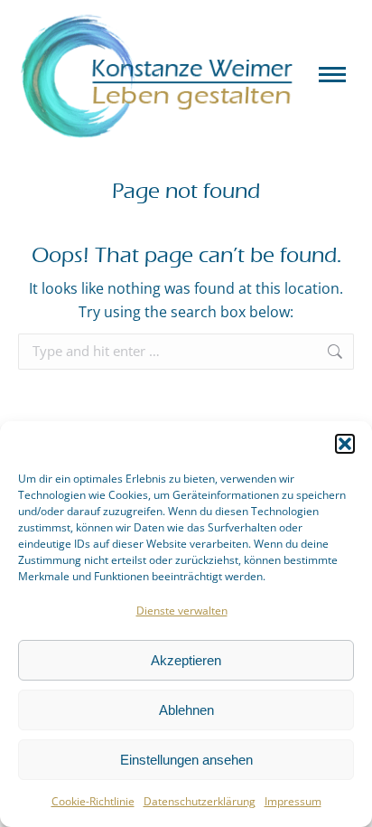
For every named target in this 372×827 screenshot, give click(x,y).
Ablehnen (186, 710)
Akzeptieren (186, 660)
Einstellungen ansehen (186, 759)
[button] (345, 444)
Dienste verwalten (182, 610)
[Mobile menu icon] (332, 74)
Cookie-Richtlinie (93, 801)
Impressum (293, 801)
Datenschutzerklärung (200, 801)
